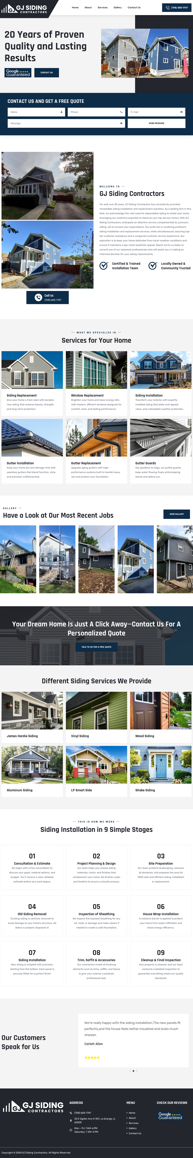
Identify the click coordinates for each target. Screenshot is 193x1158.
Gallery (118, 7)
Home (75, 7)
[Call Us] (38, 297)
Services (103, 7)
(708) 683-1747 (179, 7)
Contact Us (134, 7)
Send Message (156, 123)
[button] (130, 1071)
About (88, 7)
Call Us (49, 296)
